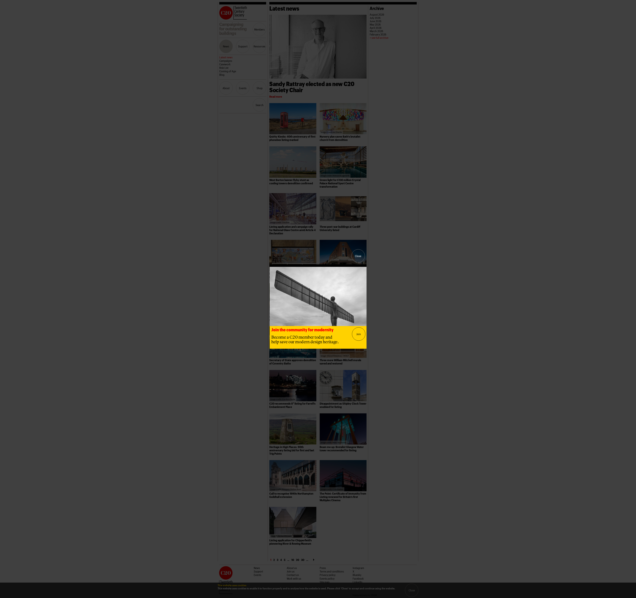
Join (358, 334)
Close (358, 256)
